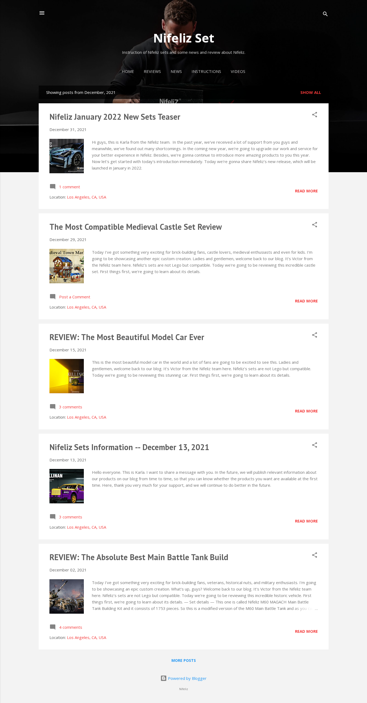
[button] (314, 115)
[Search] (325, 14)
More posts (183, 660)
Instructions (206, 71)
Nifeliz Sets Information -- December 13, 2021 (129, 447)
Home (128, 71)
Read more (306, 190)
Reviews (152, 71)
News (176, 71)
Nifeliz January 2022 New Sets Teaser (114, 116)
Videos (238, 71)
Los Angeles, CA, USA (86, 197)
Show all (310, 92)
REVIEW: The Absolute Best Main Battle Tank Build (138, 557)
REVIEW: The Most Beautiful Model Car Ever (126, 337)
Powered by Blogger (187, 678)
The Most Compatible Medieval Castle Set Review (135, 226)
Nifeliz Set (183, 38)
